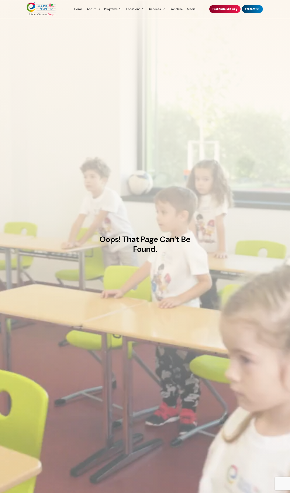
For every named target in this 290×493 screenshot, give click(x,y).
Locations (133, 9)
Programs (111, 9)
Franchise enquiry (225, 9)
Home (78, 9)
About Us (93, 9)
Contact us (252, 9)
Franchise (176, 9)
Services (155, 9)
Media (191, 9)
